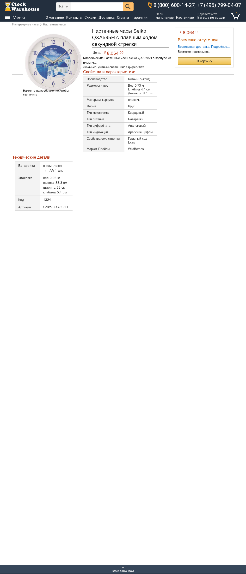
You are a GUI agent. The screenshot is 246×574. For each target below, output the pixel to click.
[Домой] (22, 6)
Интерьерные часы (25, 24)
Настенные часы (54, 24)
